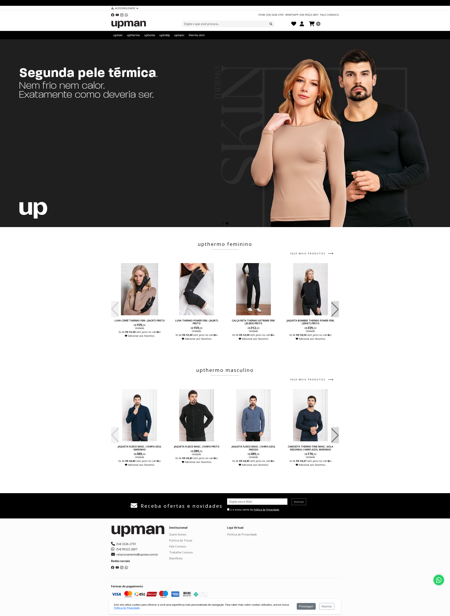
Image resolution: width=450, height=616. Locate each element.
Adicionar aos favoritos (141, 335)
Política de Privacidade (266, 509)
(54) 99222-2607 (126, 549)
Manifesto (176, 558)
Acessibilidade (125, 8)
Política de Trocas (180, 540)
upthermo (133, 35)
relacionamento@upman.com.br (137, 554)
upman (118, 35)
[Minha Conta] (302, 23)
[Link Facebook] (112, 14)
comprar (140, 342)
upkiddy (164, 35)
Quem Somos (177, 534)
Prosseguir (306, 606)
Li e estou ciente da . (254, 509)
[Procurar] (271, 24)
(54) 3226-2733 (126, 544)
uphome (149, 35)
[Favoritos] (293, 24)
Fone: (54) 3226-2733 (271, 14)
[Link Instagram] (121, 14)
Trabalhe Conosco (181, 552)
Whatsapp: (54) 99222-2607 (301, 14)
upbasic (179, 35)
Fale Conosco (329, 14)
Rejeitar (327, 606)
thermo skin (197, 35)
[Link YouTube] (117, 14)
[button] (315, 24)
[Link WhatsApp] (126, 14)
